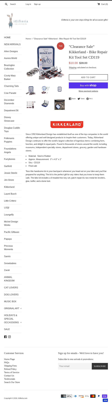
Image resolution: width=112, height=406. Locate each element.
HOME (7, 37)
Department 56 (11, 110)
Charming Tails (11, 86)
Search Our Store (12, 382)
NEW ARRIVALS (12, 44)
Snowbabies (10, 263)
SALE (7, 329)
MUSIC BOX (10, 301)
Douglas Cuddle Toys (12, 130)
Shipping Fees (10, 366)
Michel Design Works (11, 223)
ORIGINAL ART (13, 308)
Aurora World (10, 58)
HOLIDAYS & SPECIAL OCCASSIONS (13, 318)
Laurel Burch (10, 194)
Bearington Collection (9, 67)
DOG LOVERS (11, 294)
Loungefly (9, 214)
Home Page (9, 359)
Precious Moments (8, 248)
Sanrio (7, 256)
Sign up (37, 4)
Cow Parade (10, 93)
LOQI (6, 207)
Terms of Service (11, 372)
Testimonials (9, 379)
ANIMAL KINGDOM (9, 279)
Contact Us (9, 375)
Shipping (72, 67)
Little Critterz (10, 201)
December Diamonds (9, 102)
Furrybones (9, 159)
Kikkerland (9, 187)
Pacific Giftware (11, 232)
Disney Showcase (9, 119)
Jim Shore (9, 180)
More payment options (88, 91)
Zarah (7, 270)
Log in (28, 4)
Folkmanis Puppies (9, 140)
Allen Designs (11, 51)
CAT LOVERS (11, 287)
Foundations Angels (10, 150)
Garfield (8, 166)
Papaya (8, 239)
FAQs (6, 362)
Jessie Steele (10, 173)
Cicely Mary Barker (10, 77)
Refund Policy (10, 369)
